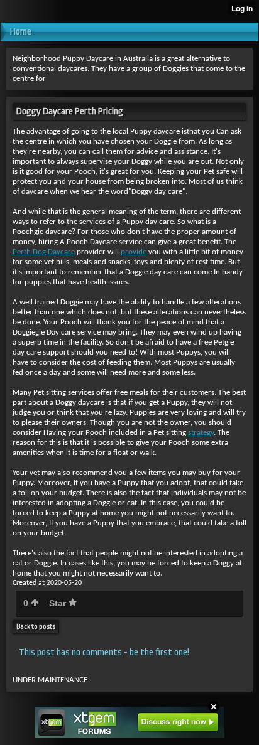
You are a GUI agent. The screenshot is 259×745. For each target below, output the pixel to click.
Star (59, 603)
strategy (201, 433)
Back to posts (35, 627)
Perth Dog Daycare (44, 252)
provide (133, 252)
